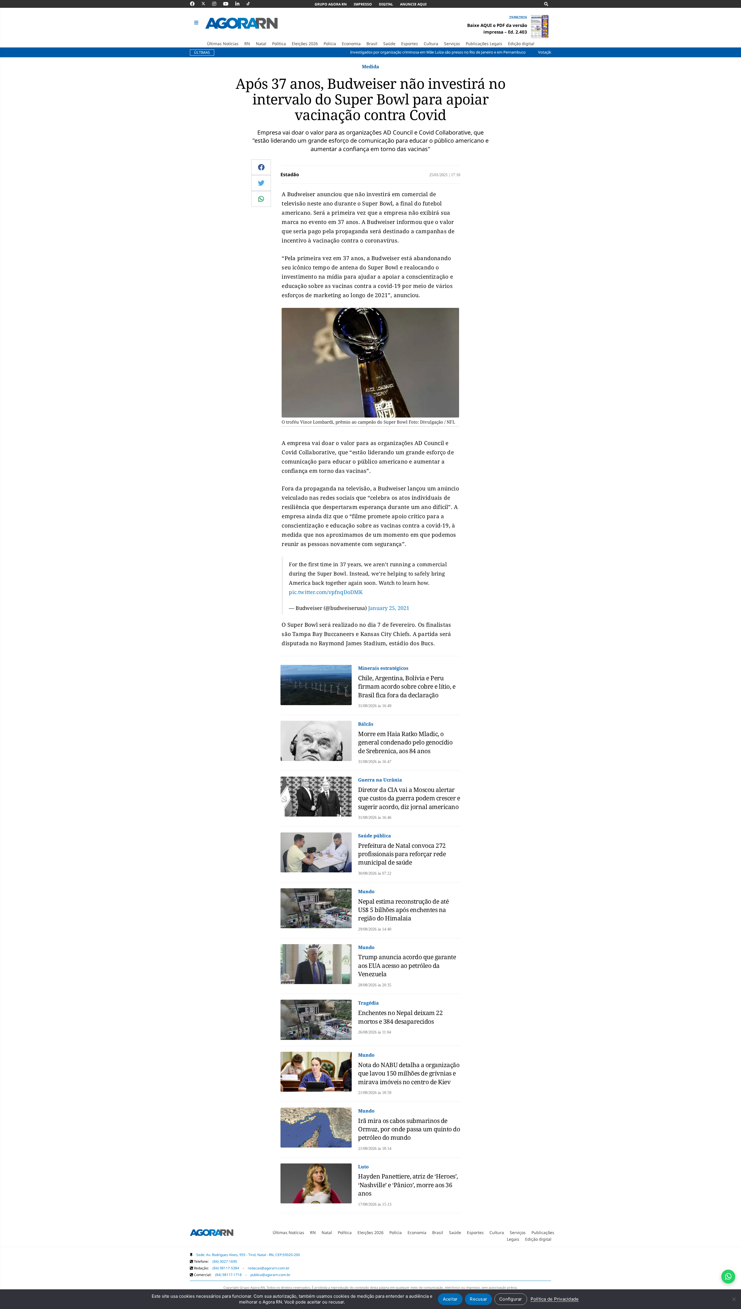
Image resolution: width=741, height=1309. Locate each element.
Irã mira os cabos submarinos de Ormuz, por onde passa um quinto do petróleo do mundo (409, 1129)
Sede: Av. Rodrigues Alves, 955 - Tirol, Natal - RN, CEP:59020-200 (248, 1254)
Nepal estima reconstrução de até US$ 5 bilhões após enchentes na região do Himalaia (403, 909)
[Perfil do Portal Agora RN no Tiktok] (251, 4)
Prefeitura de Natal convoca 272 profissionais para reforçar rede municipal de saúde (402, 854)
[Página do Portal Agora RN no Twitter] (206, 4)
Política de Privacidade (555, 1299)
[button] (197, 22)
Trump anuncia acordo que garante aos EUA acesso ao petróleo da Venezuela (407, 965)
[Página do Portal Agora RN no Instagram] (217, 4)
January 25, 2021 (388, 607)
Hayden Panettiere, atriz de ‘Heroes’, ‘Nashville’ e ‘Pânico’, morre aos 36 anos (408, 1184)
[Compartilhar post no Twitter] (261, 182)
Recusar (478, 1299)
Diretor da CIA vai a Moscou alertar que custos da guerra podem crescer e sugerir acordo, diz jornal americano (409, 798)
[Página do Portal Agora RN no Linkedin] (240, 4)
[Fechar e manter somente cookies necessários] (734, 1299)
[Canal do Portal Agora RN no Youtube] (228, 4)
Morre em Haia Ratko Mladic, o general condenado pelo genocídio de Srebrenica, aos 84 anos (405, 742)
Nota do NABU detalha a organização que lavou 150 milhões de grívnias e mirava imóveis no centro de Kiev (408, 1073)
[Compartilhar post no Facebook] (261, 167)
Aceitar (450, 1299)
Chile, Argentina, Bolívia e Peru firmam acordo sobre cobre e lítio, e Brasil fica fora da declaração (406, 686)
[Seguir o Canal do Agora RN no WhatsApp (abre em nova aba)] (728, 1277)
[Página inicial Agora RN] (211, 1234)
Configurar (510, 1299)
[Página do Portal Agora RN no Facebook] (195, 4)
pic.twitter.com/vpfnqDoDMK (326, 592)
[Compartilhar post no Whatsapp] (261, 198)
